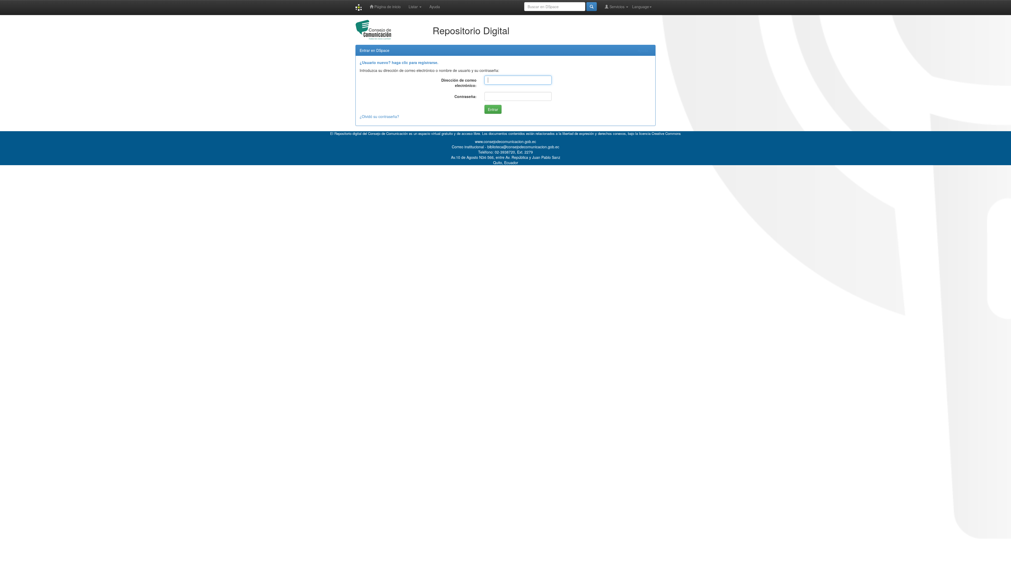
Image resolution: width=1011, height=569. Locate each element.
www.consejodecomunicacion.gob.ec (505, 141)
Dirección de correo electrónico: (459, 82)
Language (640, 6)
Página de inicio (387, 6)
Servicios (617, 6)
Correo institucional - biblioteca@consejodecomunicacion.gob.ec (505, 146)
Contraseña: (465, 96)
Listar (414, 6)
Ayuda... (644, 50)
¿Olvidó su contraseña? (379, 116)
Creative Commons (666, 133)
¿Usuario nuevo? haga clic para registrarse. (399, 62)
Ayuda (434, 6)
